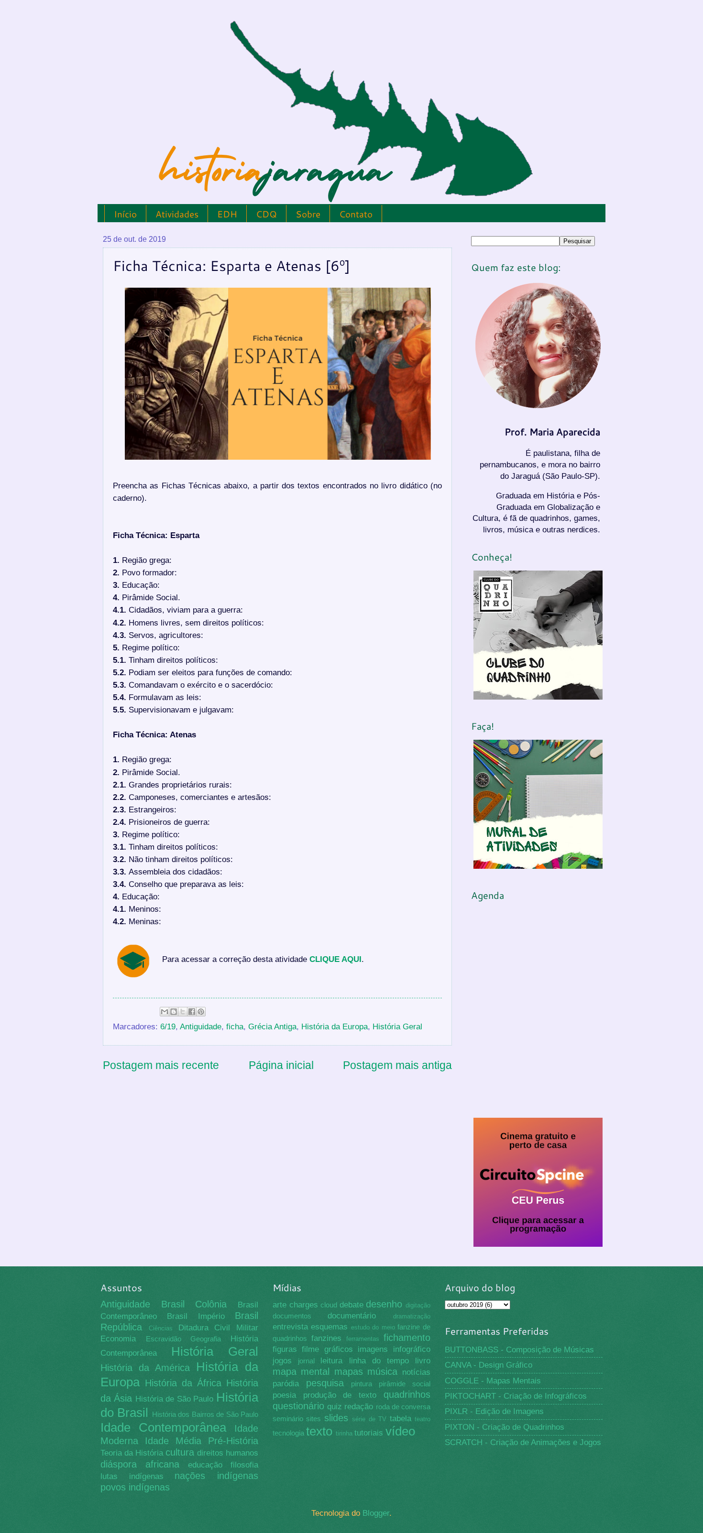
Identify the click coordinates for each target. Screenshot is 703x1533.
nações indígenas (216, 1475)
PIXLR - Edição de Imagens (494, 1411)
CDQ (266, 213)
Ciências (161, 1328)
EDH (227, 213)
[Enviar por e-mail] (164, 1011)
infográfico (411, 1349)
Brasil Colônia (194, 1304)
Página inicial (281, 1065)
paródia (286, 1383)
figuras (285, 1349)
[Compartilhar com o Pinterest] (201, 1011)
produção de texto (340, 1395)
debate (351, 1304)
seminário (288, 1419)
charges (303, 1304)
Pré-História (233, 1441)
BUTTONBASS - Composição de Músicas (519, 1349)
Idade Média (173, 1441)
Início (125, 213)
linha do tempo (379, 1360)
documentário (352, 1315)
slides (336, 1418)
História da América (145, 1367)
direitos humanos (227, 1452)
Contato (356, 213)
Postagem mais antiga (397, 1065)
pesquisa (325, 1383)
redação (358, 1406)
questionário (298, 1406)
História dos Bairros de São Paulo (205, 1414)
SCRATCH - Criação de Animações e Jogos (523, 1442)
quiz (334, 1406)
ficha (234, 1026)
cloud (328, 1305)
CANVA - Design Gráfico (488, 1365)
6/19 (168, 1026)
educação (205, 1464)
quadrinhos (407, 1394)
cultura (179, 1452)
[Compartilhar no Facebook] (192, 1011)
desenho (384, 1304)
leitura (331, 1360)
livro (422, 1360)
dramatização (411, 1316)
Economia (118, 1338)
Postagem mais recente (161, 1065)
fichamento (407, 1337)
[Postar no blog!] (173, 1011)
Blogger (375, 1513)
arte (279, 1304)
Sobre (308, 213)
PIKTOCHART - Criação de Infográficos (516, 1396)
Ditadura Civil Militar (218, 1327)
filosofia (244, 1464)
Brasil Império (195, 1316)
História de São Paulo (174, 1398)
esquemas (329, 1326)
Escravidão (163, 1339)
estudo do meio (373, 1327)
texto (319, 1431)
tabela (400, 1418)
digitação (418, 1305)
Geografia (205, 1339)
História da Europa (334, 1026)
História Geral (397, 1026)
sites (313, 1419)
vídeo (400, 1431)
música (382, 1371)
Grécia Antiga (272, 1026)
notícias (416, 1372)
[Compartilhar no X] (182, 1011)
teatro (422, 1419)
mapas (348, 1371)
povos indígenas (135, 1487)
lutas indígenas (132, 1476)
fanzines (326, 1338)
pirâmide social (404, 1384)
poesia (284, 1395)
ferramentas (362, 1338)
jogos (282, 1360)
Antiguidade (200, 1026)
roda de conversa (403, 1407)
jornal (306, 1361)
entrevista (290, 1326)
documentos (292, 1316)
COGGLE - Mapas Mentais (493, 1380)
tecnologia (288, 1433)
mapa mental (301, 1371)
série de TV (369, 1419)
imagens (373, 1349)
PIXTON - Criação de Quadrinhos (504, 1427)
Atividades (176, 213)
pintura (361, 1384)
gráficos (338, 1349)
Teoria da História (131, 1452)
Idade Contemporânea (163, 1427)
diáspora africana (139, 1464)
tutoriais (368, 1432)
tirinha (344, 1433)
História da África (183, 1383)
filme (310, 1349)
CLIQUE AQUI (335, 959)
